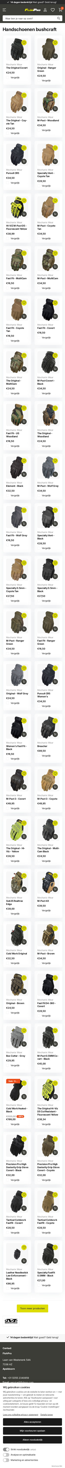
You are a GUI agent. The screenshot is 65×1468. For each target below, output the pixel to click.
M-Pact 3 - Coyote (47, 798)
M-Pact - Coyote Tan (46, 227)
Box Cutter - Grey (15, 1055)
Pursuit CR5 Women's (43, 695)
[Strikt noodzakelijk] (6, 1449)
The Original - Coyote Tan (16, 122)
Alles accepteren (32, 1422)
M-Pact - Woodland (48, 120)
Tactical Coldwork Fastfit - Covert (16, 1221)
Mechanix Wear (14, 64)
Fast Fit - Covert (45, 328)
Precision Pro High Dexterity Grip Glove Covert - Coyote (48, 1167)
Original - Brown (15, 1003)
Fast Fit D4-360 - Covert (46, 1005)
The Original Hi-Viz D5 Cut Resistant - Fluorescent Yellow (47, 1111)
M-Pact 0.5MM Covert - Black (47, 1057)
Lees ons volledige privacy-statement (20, 1414)
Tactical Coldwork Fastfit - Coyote (47, 1221)
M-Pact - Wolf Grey (47, 485)
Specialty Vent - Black (45, 537)
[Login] (45, 10)
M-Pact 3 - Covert (16, 798)
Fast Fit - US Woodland (12, 435)
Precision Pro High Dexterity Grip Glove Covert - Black (17, 1167)
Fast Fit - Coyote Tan (15, 330)
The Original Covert (17, 67)
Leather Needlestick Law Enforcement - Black (17, 1275)
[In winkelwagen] (24, 56)
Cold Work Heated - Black (17, 1110)
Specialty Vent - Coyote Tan (45, 175)
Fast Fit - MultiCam (16, 278)
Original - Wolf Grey (17, 693)
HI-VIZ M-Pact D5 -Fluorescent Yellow (16, 227)
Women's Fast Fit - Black (16, 748)
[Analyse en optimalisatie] (6, 1455)
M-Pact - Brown (46, 953)
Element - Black (14, 485)
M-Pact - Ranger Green (15, 642)
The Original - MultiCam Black (48, 850)
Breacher (42, 746)
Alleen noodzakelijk (32, 1439)
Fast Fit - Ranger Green (46, 642)
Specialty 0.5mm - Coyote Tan (16, 590)
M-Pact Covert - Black (46, 382)
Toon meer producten (32, 1308)
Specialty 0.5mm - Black (47, 590)
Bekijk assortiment (4, 9)
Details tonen (46, 1414)
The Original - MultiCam (13, 382)
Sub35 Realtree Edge (14, 902)
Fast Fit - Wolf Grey (16, 535)
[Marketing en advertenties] (6, 1460)
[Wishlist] (52, 10)
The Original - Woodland (44, 435)
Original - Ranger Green (46, 69)
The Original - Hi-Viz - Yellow (15, 850)
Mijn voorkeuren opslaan (32, 1430)
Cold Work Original (16, 953)
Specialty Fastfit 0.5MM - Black (46, 1274)
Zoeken (58, 18)
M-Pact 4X (43, 900)
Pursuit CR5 (12, 173)
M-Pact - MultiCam (47, 278)
